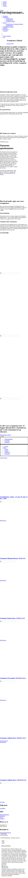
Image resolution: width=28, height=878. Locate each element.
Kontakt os (2, 816)
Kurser (4, 22)
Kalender (5, 28)
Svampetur (7, 440)
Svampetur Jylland (10, 21)
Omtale (4, 3)
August (6, 446)
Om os (4, 4)
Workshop (7, 442)
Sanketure (5, 16)
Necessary (5, 866)
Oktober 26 (7, 452)
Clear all (2, 457)
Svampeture (6, 17)
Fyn (6, 448)
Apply (5, 457)
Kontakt (5, 5)
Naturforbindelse (9, 439)
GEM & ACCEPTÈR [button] (6, 875)
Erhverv (5, 1)
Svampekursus (9, 18)
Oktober (7, 451)
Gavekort (5, 30)
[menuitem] (15, 2)
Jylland (11, 171)
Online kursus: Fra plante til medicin (14, 24)
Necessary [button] (3, 865)
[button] (3, 520)
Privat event (6, 29)
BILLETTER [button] (10, 43)
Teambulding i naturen (8, 26)
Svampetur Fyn (9, 20)
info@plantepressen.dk (5, 832)
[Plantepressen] (14, 11)
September (7, 454)
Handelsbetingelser (4, 814)
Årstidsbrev (2, 808)
